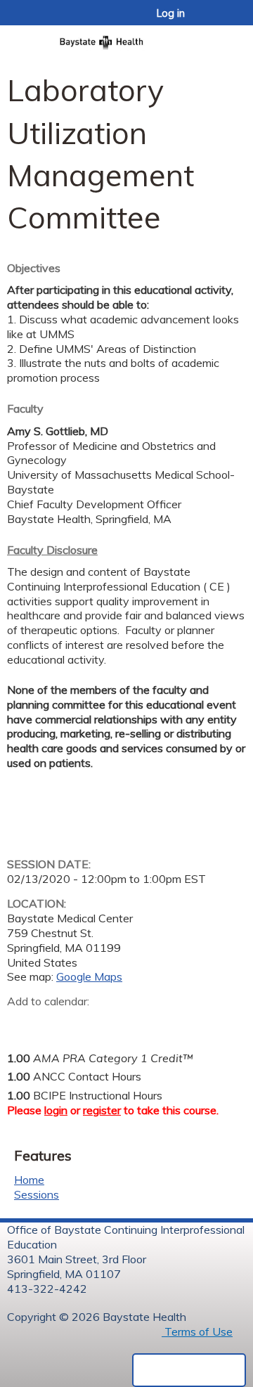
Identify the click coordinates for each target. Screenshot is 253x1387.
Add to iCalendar (84, 1023)
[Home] (126, 38)
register (102, 1110)
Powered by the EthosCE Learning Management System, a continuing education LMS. (189, 1370)
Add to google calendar (21, 1023)
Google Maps (89, 976)
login (55, 1110)
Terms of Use (197, 1331)
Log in (171, 13)
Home (29, 1180)
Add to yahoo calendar (53, 1023)
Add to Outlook (118, 1023)
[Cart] (212, 20)
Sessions (36, 1194)
